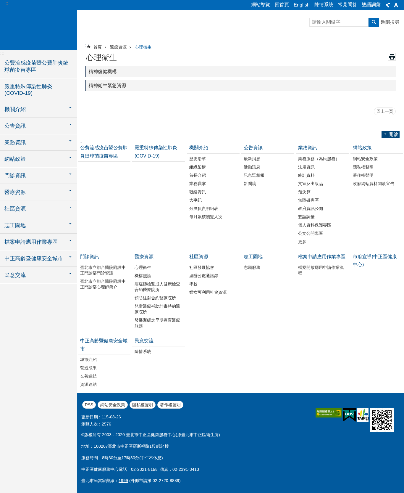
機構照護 (143, 275)
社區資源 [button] (15, 209)
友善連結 (88, 376)
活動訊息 (252, 167)
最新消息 (252, 158)
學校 (193, 284)
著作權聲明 (363, 175)
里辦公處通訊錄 (203, 275)
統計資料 (306, 175)
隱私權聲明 (363, 167)
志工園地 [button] (15, 225)
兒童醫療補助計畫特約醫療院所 (157, 309)
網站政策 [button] (15, 159)
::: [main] (87, 45)
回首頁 (282, 4)
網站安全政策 (365, 158)
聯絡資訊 (197, 192)
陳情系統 (323, 4)
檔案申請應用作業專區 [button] (31, 242)
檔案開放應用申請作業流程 (321, 270)
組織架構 (197, 167)
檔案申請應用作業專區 (321, 256)
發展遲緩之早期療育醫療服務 (157, 323)
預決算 (304, 192)
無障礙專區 (308, 200)
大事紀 (195, 200)
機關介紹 (198, 147)
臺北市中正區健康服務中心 (38, 29)
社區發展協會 (201, 267)
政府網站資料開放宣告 (373, 183)
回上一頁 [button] (384, 111)
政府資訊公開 (310, 208)
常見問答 (347, 4)
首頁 (97, 47)
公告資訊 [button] (15, 126)
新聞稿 (250, 183)
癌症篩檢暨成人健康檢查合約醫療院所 (157, 287)
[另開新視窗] (329, 412)
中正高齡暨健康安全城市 (103, 344)
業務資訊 (307, 147)
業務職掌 (197, 183)
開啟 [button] (393, 134)
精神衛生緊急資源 (107, 85)
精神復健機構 (102, 71)
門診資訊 (89, 256)
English (302, 4)
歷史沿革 (197, 158)
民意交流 (144, 340)
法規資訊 (306, 167)
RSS (89, 404)
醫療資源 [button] (15, 192)
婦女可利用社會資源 (208, 292)
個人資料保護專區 (314, 225)
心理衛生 (143, 47)
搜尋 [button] (374, 22)
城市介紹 (88, 359)
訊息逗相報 (254, 175)
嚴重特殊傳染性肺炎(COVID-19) (28, 89)
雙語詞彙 (371, 4)
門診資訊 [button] (15, 176)
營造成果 (88, 367)
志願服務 (252, 267)
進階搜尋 (390, 22)
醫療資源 (118, 47)
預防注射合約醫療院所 (155, 298)
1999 (123, 480)
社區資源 (198, 256)
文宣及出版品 (310, 183)
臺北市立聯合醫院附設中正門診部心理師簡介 (103, 284)
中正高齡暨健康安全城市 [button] (33, 258)
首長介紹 (197, 175)
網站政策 (362, 147)
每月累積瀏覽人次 (205, 216)
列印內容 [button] (392, 57)
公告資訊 (253, 147)
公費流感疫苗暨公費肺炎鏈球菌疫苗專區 (36, 66)
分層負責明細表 (203, 208)
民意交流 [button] (15, 275)
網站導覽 (260, 4)
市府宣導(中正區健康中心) (375, 260)
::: (6, 3)
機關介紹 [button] (15, 109)
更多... (304, 241)
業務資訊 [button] (15, 142)
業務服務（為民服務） (319, 158)
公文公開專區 (310, 233)
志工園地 (253, 256)
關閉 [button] (387, 5)
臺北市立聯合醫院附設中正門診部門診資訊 (103, 270)
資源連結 (88, 384)
